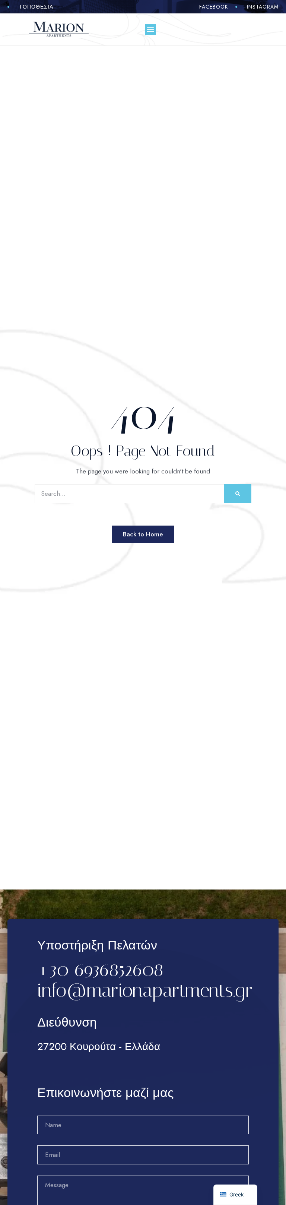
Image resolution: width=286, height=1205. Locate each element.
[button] (150, 29)
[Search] (237, 493)
